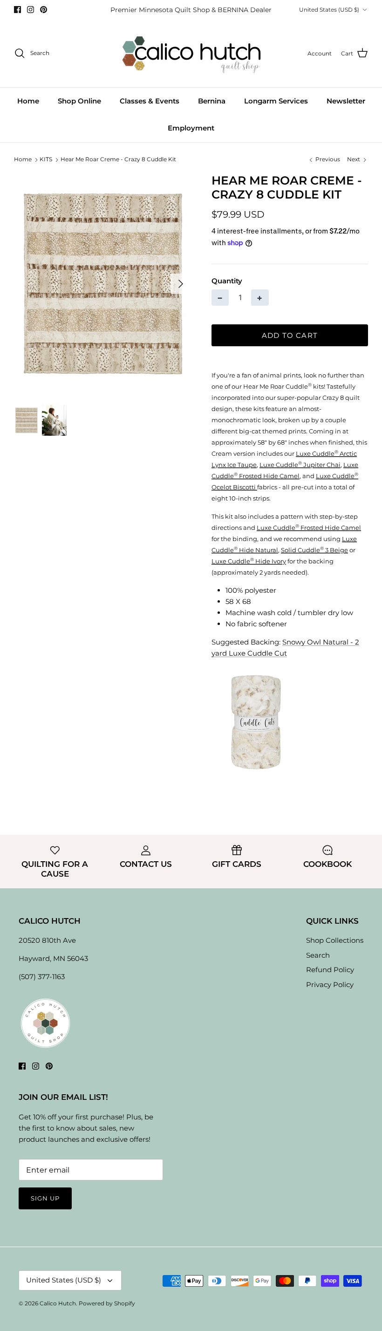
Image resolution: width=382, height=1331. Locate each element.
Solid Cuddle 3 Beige (314, 550)
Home (28, 100)
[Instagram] (30, 9)
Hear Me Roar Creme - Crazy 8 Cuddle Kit (118, 159)
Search (318, 955)
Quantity (226, 280)
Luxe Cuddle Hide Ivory (248, 561)
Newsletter (346, 100)
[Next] (181, 284)
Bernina (211, 100)
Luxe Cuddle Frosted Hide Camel (309, 527)
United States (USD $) (329, 9)
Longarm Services (276, 100)
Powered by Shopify (107, 1303)
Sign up (45, 1198)
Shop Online (79, 100)
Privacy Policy (330, 984)
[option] (102, 284)
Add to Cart (290, 335)
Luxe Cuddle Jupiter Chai (300, 464)
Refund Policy (330, 969)
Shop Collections (334, 940)
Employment (191, 127)
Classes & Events (149, 100)
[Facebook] (17, 9)
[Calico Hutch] (191, 53)
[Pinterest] (43, 9)
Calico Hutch (58, 1303)
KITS (46, 159)
